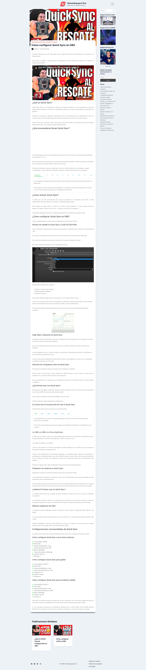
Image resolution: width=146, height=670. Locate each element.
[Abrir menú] (112, 4)
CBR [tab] (35, 414)
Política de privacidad (95, 664)
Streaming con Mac (105, 122)
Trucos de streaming (105, 128)
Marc (37, 49)
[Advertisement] (63, 141)
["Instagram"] (34, 664)
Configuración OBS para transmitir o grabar (44, 42)
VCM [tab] (48, 414)
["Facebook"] (37, 664)
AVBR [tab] (55, 414)
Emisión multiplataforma (106, 103)
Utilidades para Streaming (107, 130)
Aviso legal (92, 666)
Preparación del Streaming (107, 116)
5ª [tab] (52, 175)
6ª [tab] (57, 175)
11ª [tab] (85, 175)
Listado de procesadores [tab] (38, 175)
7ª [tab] (62, 175)
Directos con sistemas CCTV (107, 101)
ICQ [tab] (69, 414)
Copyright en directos (106, 99)
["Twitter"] (40, 664)
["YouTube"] (31, 664)
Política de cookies (94, 661)
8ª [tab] (68, 175)
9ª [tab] (73, 175)
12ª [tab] (91, 175)
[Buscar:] (108, 10)
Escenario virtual (104, 105)
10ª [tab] (79, 175)
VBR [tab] (42, 414)
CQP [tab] (62, 414)
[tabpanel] (63, 185)
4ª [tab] (47, 175)
